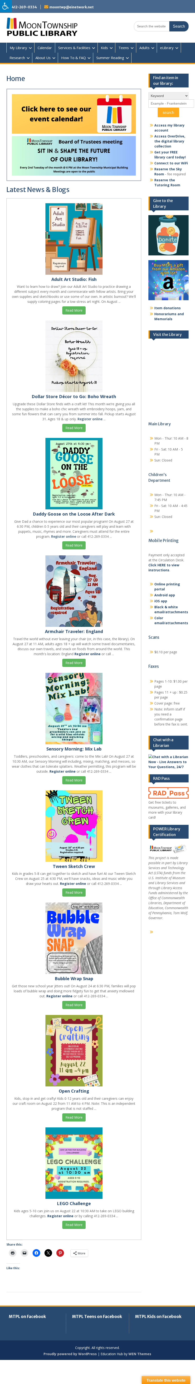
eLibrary (167, 47)
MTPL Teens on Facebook (97, 1316)
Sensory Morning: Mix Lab (74, 749)
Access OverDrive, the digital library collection (169, 141)
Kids (104, 47)
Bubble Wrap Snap (74, 978)
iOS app (160, 601)
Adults (144, 47)
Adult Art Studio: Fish (74, 279)
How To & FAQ (73, 57)
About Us (43, 57)
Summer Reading (110, 57)
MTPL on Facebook (27, 1316)
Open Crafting (74, 1091)
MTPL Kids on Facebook (158, 1316)
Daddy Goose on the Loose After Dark (74, 514)
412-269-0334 (24, 7)
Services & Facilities (74, 47)
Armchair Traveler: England (74, 631)
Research (17, 57)
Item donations (167, 308)
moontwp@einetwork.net (71, 7)
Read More (74, 310)
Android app (164, 595)
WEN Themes (139, 1354)
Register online (90, 419)
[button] (74, 114)
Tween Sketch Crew (74, 866)
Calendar (45, 47)
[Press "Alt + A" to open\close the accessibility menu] (6, 6)
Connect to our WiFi (171, 163)
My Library (18, 47)
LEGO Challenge (74, 1203)
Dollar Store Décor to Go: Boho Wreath (74, 396)
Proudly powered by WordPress (70, 1354)
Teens (123, 47)
